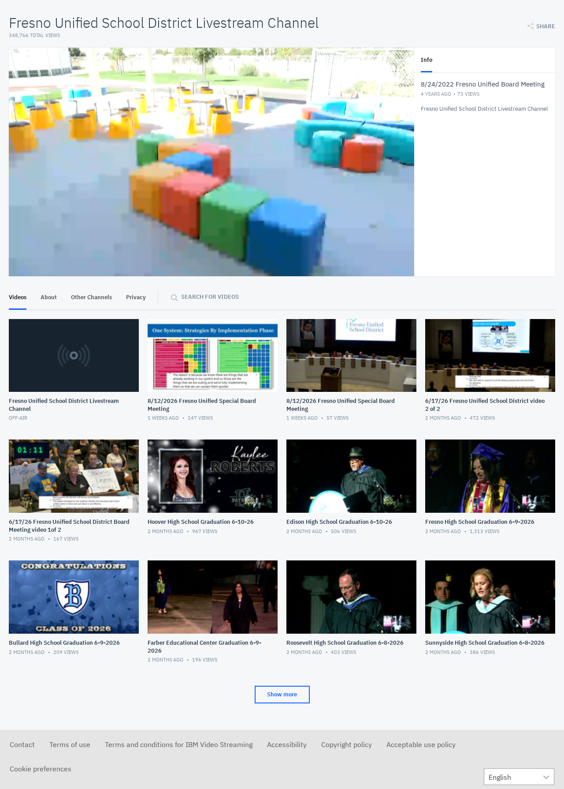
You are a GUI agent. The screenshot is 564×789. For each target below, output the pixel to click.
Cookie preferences (40, 768)
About (49, 297)
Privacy (136, 297)
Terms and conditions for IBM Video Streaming (178, 744)
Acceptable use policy (421, 744)
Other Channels (91, 297)
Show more (282, 694)
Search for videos (210, 297)
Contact (22, 744)
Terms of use (69, 744)
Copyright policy (346, 744)
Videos (17, 297)
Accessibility (287, 744)
